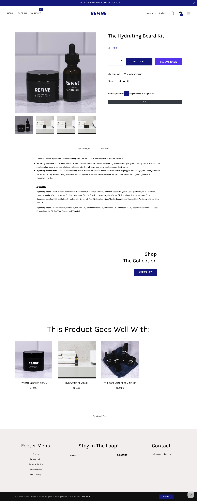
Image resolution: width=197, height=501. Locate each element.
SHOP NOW (115, 3)
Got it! (166, 496)
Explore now (145, 272)
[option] (33, 370)
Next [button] (93, 125)
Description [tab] (83, 148)
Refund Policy (35, 474)
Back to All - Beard (100, 416)
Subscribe (122, 455)
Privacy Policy (35, 459)
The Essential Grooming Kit (120, 383)
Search (36, 454)
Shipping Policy (36, 469)
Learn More (85, 496)
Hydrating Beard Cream (33, 383)
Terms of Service (36, 464)
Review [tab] (105, 148)
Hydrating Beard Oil (76, 383)
